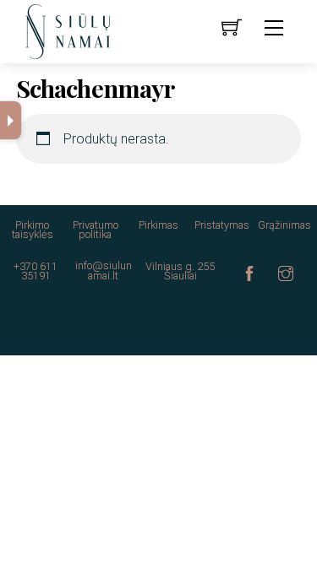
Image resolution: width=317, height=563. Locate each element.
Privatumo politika (95, 230)
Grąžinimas (284, 225)
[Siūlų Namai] (67, 30)
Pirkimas (158, 225)
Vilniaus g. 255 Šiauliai (180, 271)
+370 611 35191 (35, 271)
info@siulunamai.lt (103, 270)
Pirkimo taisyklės (32, 230)
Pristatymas (221, 225)
